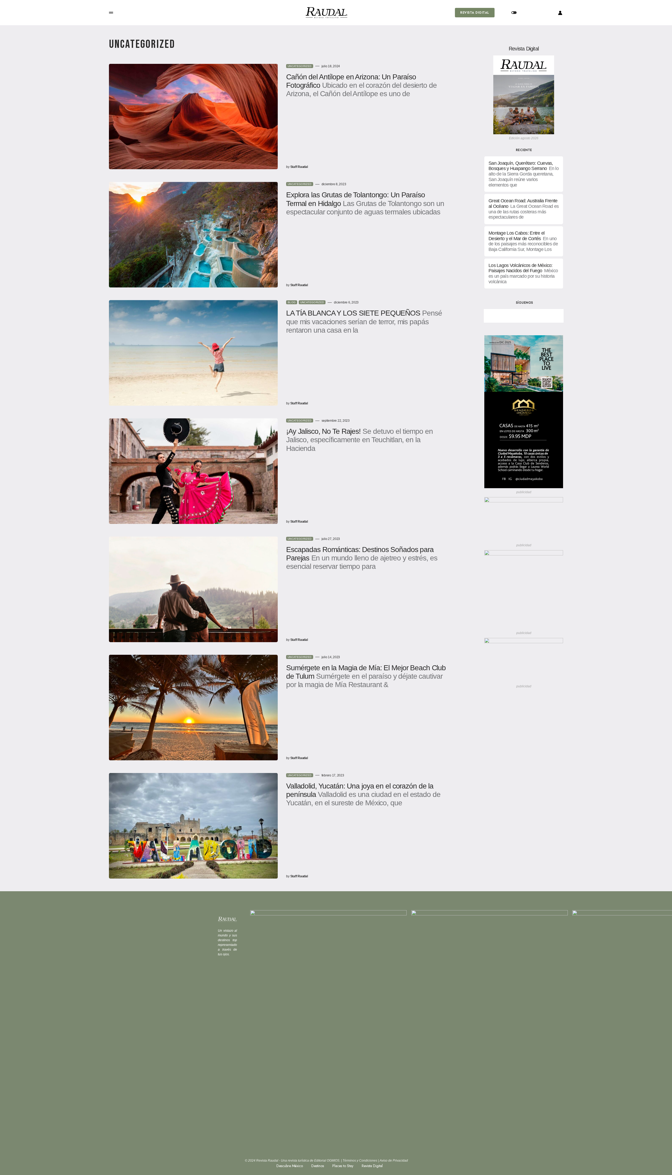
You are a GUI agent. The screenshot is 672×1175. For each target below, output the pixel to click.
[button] (111, 13)
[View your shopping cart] (535, 12)
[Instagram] (542, 316)
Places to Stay (342, 1166)
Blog (292, 302)
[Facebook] (505, 316)
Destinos (317, 1166)
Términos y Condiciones (360, 1160)
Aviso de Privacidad (394, 1160)
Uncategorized (300, 66)
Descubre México (289, 1166)
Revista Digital (474, 12)
